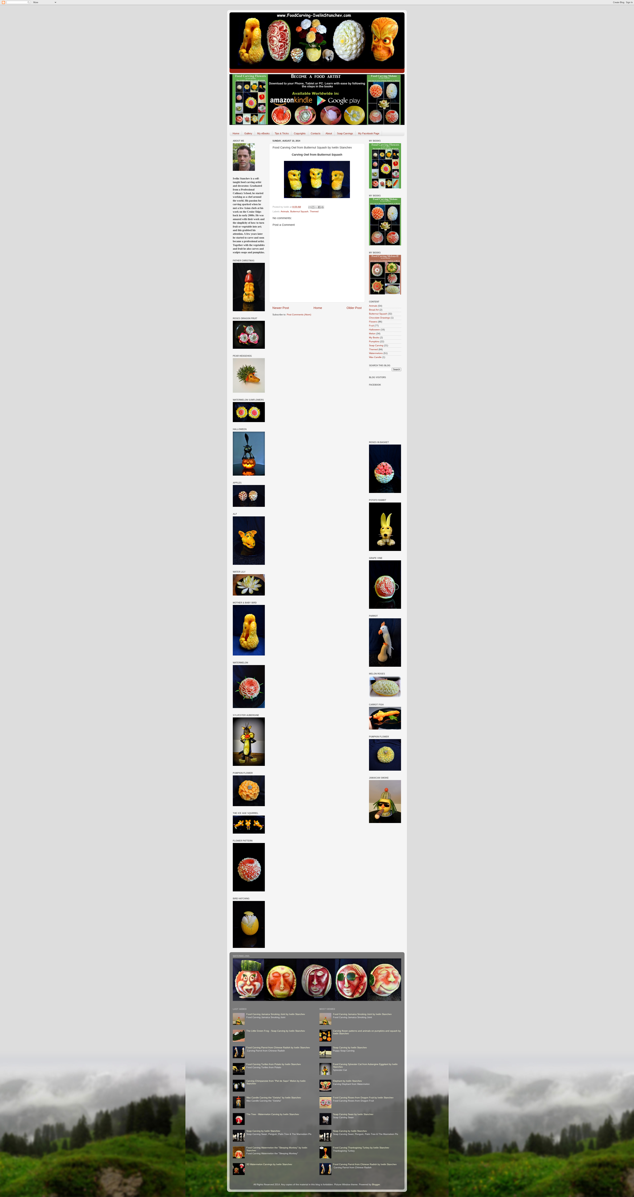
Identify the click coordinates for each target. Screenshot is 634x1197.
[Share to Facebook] (319, 207)
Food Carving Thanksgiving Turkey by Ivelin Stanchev (361, 1147)
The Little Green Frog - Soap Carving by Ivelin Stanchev (275, 1031)
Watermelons (376, 353)
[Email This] (310, 207)
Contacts (315, 133)
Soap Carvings (345, 133)
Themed (314, 211)
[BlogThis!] (313, 207)
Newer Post (280, 308)
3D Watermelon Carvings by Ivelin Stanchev (269, 1164)
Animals (285, 211)
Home (236, 133)
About (329, 133)
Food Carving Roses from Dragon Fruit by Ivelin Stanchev (363, 1097)
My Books (374, 337)
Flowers (373, 321)
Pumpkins (374, 341)
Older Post (354, 308)
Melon (372, 333)
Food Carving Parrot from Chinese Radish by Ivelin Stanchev (278, 1047)
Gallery (248, 133)
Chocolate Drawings (379, 318)
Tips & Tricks (282, 133)
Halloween (374, 329)
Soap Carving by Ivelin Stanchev (263, 1131)
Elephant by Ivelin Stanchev (347, 1081)
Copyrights (300, 133)
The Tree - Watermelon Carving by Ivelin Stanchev (272, 1114)
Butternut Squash (299, 211)
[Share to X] (316, 207)
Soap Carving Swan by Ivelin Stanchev (353, 1114)
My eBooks (263, 133)
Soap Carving (376, 345)
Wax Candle (375, 357)
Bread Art (374, 310)
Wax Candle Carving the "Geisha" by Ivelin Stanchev (273, 1097)
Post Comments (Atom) (299, 314)
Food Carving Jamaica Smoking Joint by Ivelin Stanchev (275, 1014)
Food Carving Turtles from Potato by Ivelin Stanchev (273, 1064)
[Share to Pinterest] (322, 207)
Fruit (371, 325)
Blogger (376, 1184)
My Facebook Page (368, 133)
